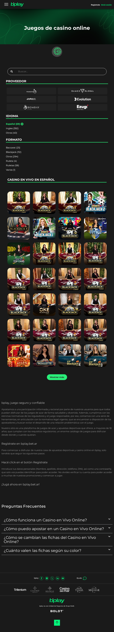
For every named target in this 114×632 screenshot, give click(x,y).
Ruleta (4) (11, 161)
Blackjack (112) (13, 152)
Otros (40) (11, 132)
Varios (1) (10, 169)
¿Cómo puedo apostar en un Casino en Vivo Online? (54, 528)
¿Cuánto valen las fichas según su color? (42, 550)
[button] (57, 377)
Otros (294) (12, 156)
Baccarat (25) (13, 147)
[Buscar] (12, 71)
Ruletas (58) (12, 165)
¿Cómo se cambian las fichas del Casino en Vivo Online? (50, 539)
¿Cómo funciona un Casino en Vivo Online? (45, 520)
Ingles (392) (12, 128)
